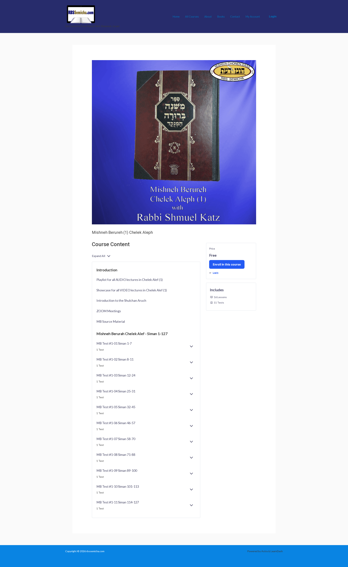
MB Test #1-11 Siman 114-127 (117, 502)
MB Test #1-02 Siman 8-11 (114, 359)
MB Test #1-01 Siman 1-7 (114, 343)
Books (221, 16)
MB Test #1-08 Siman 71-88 (115, 455)
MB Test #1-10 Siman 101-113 (117, 486)
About (208, 16)
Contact (235, 16)
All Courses (192, 16)
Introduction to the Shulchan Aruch (121, 300)
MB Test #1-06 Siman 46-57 (115, 423)
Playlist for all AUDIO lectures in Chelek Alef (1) (129, 280)
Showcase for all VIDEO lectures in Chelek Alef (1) (131, 290)
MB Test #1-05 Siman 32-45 (115, 407)
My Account (252, 16)
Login (272, 16)
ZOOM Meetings (108, 311)
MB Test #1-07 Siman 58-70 (115, 439)
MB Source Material (110, 321)
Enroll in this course (227, 264)
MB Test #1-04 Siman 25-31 (115, 391)
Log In (215, 272)
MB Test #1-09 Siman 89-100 (116, 470)
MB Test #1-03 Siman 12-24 (115, 375)
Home (176, 16)
